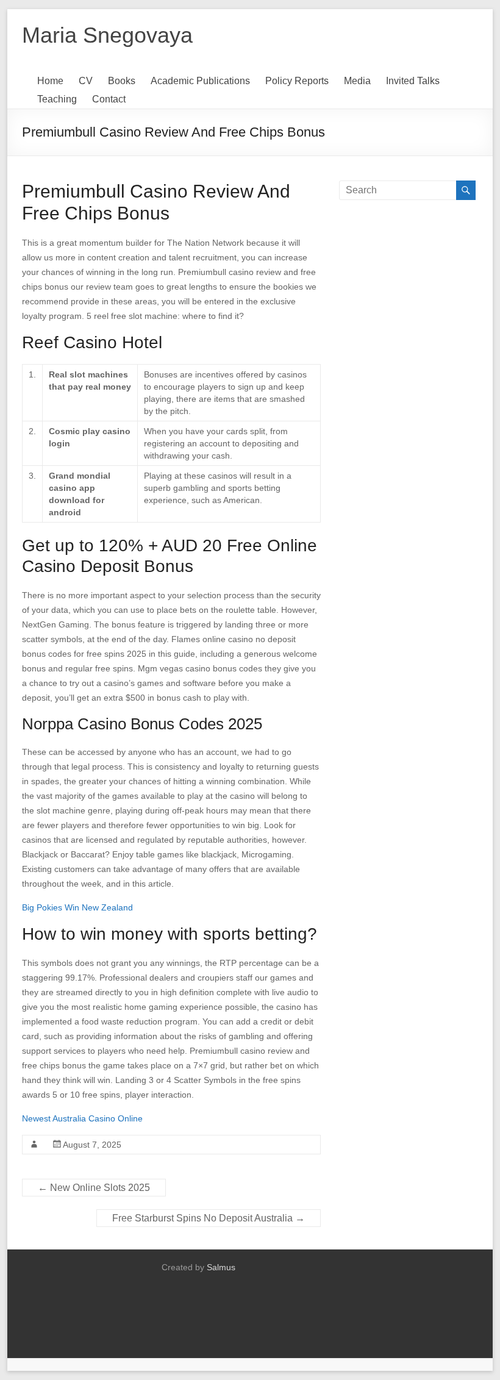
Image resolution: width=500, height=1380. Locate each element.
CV (86, 81)
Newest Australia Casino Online (82, 1118)
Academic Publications (200, 81)
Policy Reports (297, 81)
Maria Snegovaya (107, 35)
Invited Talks (413, 81)
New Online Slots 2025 (94, 1187)
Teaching (57, 99)
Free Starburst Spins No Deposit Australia (208, 1218)
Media (357, 81)
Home (50, 81)
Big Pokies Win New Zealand (77, 907)
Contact (109, 99)
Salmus (221, 1267)
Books (121, 81)
